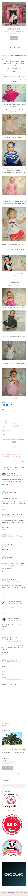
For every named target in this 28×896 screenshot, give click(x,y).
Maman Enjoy (11, 579)
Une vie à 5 (14, 28)
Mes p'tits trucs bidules (14, 601)
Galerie (21, 51)
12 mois (6, 439)
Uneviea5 (16, 51)
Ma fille (15, 398)
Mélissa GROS (11, 492)
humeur (14, 45)
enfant (21, 439)
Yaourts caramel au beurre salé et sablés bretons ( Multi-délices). (12, 455)
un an (14, 441)
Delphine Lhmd (12, 660)
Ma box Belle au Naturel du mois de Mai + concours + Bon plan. (7, 432)
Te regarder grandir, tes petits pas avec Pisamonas (19, 425)
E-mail (4, 760)
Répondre (4, 486)
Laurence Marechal (13, 618)
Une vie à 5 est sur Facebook (11, 774)
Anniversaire (13, 439)
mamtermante (11, 473)
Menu (14, 38)
